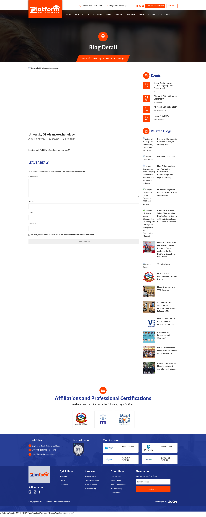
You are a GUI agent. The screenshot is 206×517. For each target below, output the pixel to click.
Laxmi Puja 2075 (161, 116)
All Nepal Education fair (165, 107)
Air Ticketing (90, 488)
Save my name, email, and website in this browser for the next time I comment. (62, 234)
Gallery (151, 14)
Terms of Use (116, 493)
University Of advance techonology (51, 134)
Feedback (64, 484)
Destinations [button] (94, 14)
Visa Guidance (91, 484)
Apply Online (116, 480)
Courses (131, 14)
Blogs (141, 14)
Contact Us (164, 14)
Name (31, 201)
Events (62, 480)
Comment (33, 176)
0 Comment (70, 139)
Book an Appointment (155, 6)
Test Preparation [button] (114, 14)
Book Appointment (118, 484)
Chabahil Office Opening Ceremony (166, 97)
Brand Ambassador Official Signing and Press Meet (163, 85)
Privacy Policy (116, 488)
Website (32, 223)
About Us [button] (79, 14)
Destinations (116, 476)
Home (68, 14)
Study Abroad (90, 476)
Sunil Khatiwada (38, 139)
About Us (63, 476)
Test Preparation (92, 480)
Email (31, 212)
